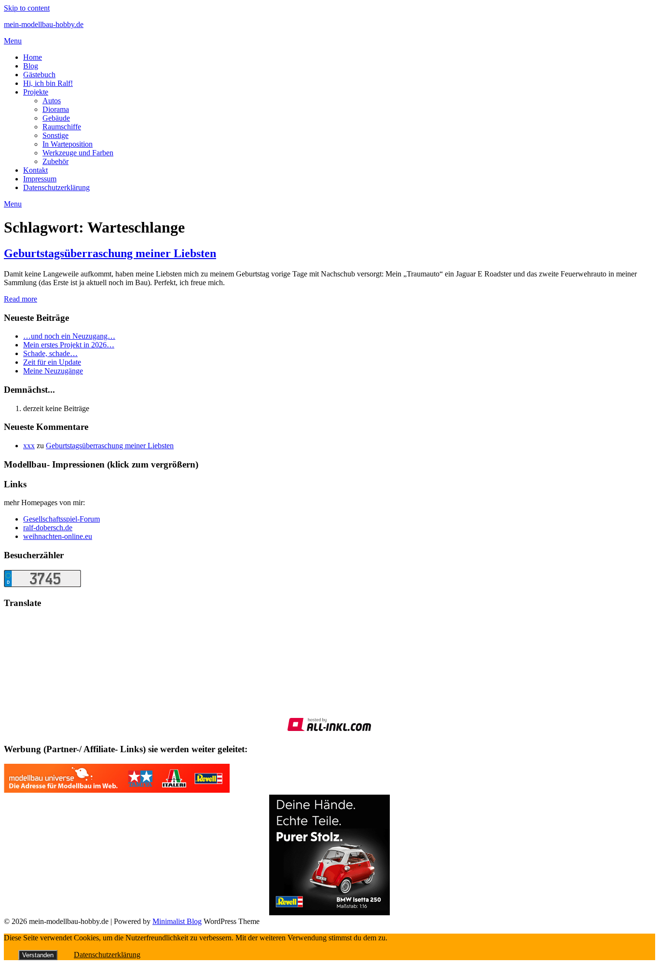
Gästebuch (39, 74)
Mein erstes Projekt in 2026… (68, 345)
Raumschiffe (61, 127)
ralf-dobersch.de (47, 527)
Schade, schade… (50, 353)
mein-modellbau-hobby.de (43, 24)
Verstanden (38, 955)
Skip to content (27, 8)
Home (32, 57)
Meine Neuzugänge (53, 371)
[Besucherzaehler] (42, 584)
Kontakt (35, 170)
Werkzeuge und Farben (77, 153)
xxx (29, 445)
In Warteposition (67, 144)
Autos (51, 100)
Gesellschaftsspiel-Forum (61, 519)
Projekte (35, 92)
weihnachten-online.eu (57, 536)
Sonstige (55, 135)
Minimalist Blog (177, 921)
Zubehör (55, 161)
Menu (13, 41)
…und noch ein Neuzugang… (69, 336)
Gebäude (56, 118)
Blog (30, 66)
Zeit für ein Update (52, 362)
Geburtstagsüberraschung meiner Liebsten (110, 253)
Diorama (55, 109)
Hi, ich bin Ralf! (48, 83)
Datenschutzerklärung (56, 187)
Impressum (39, 179)
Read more (20, 299)
